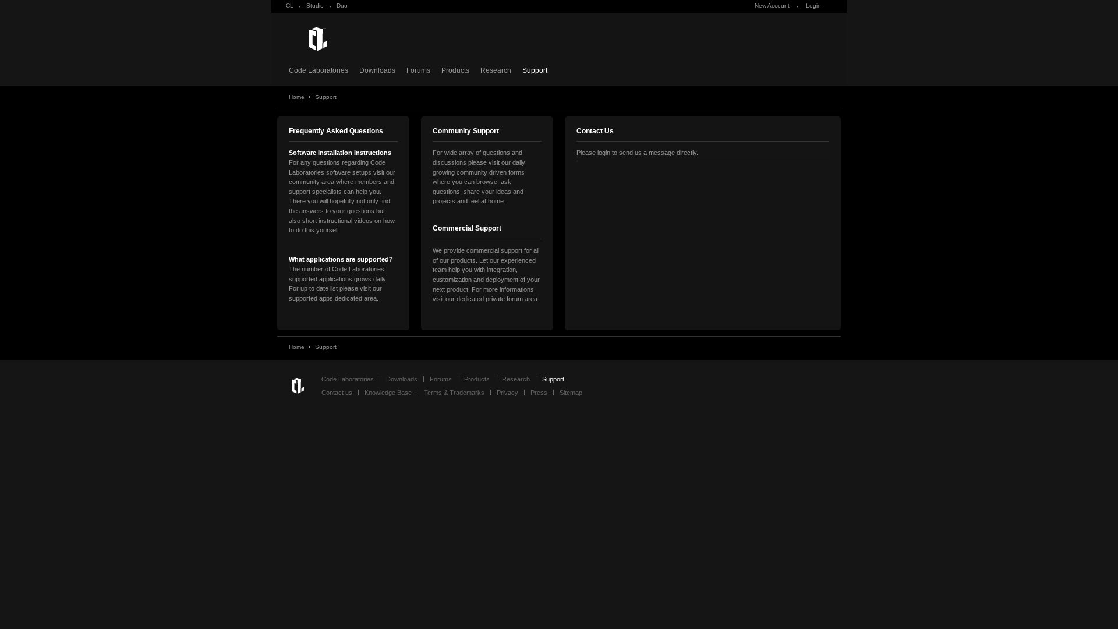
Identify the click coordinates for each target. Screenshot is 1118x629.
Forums (418, 70)
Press (538, 392)
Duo (342, 5)
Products (455, 70)
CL (289, 5)
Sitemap (571, 392)
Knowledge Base (388, 392)
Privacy (507, 392)
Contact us (336, 392)
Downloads (377, 70)
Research (495, 70)
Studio (315, 5)
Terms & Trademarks (454, 392)
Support (534, 70)
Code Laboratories (318, 70)
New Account (772, 5)
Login (813, 5)
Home (297, 97)
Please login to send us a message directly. (637, 152)
